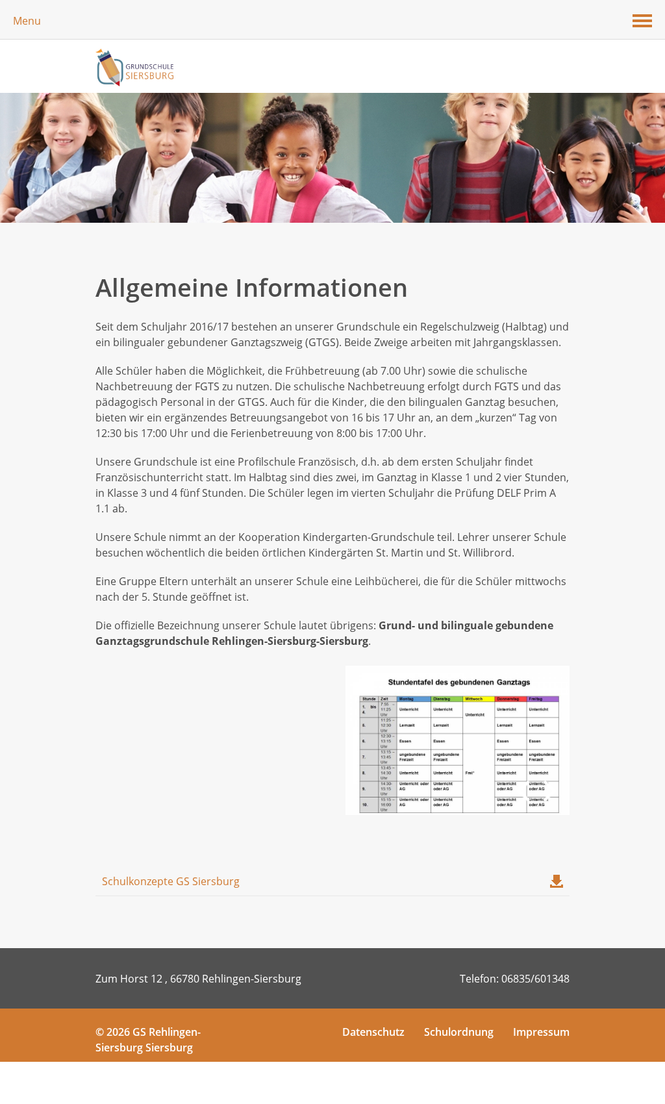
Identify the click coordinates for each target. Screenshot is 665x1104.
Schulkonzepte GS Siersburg (171, 881)
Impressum (541, 1032)
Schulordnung (459, 1032)
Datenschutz (373, 1032)
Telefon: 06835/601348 (515, 979)
